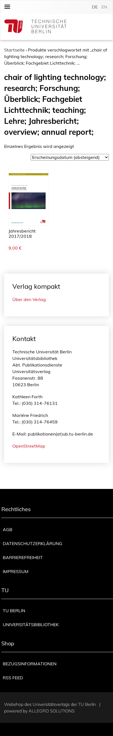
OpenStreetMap (28, 446)
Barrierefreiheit (23, 557)
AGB (7, 529)
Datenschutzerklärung (32, 543)
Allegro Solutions (52, 711)
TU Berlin (14, 610)
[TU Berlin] (35, 27)
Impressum (16, 571)
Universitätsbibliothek (31, 624)
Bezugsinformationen (29, 663)
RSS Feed (13, 677)
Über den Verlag (29, 299)
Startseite (14, 50)
